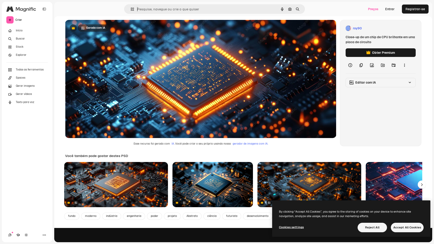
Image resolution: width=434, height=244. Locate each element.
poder (154, 216)
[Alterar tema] (26, 235)
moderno (91, 216)
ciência (212, 216)
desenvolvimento (258, 216)
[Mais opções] (404, 65)
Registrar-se (415, 9)
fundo (71, 216)
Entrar (390, 9)
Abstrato (192, 216)
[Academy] (18, 235)
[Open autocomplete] (130, 9)
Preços (373, 9)
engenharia (134, 216)
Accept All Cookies (407, 227)
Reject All (372, 227)
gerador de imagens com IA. (250, 143)
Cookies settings (291, 227)
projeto (172, 216)
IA (173, 143)
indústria (111, 216)
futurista (231, 216)
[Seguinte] (422, 184)
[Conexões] (10, 235)
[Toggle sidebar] (44, 9)
